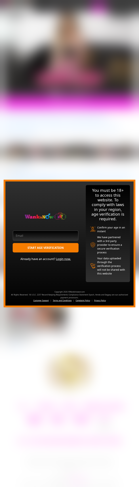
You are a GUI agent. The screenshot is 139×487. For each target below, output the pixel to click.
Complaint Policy (83, 300)
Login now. (63, 259)
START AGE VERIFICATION (46, 248)
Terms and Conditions (62, 300)
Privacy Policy (100, 300)
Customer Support (41, 300)
